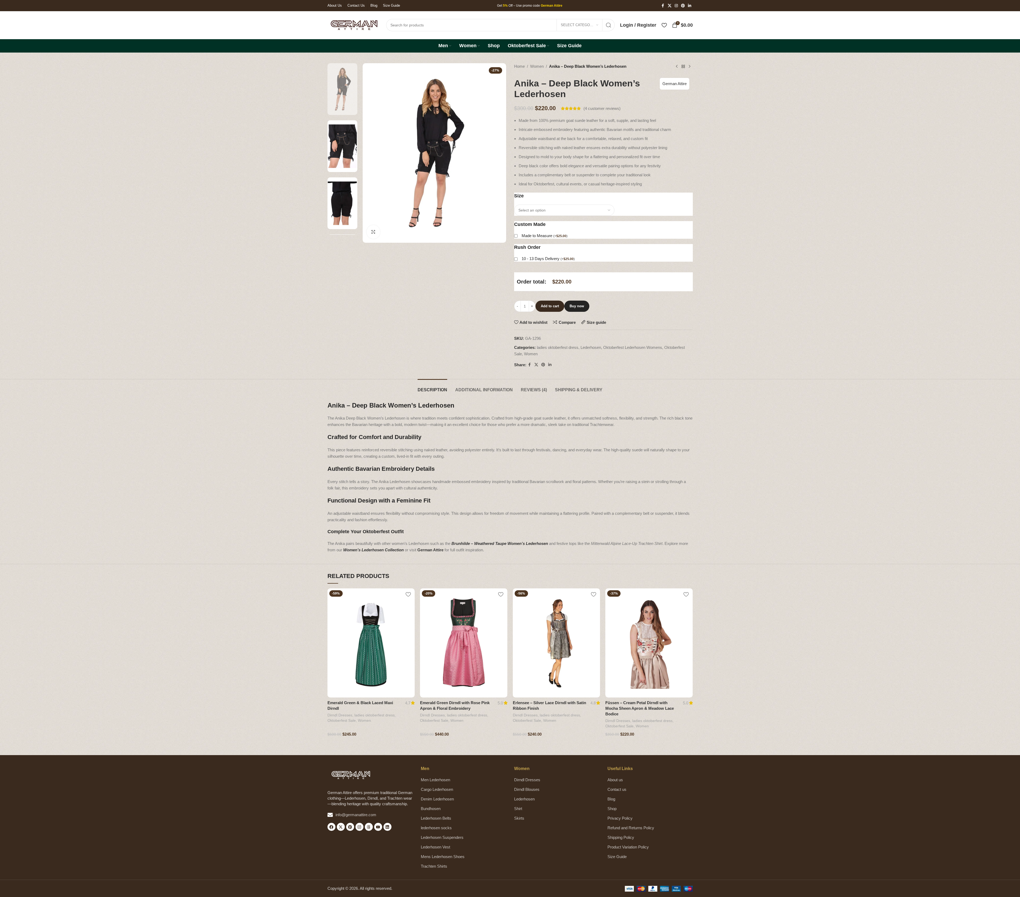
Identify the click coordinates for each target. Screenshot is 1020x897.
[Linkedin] (387, 827)
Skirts (519, 818)
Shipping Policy (620, 837)
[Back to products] (683, 66)
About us (615, 780)
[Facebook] (331, 827)
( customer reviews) (602, 108)
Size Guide (617, 856)
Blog (611, 799)
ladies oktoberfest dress (557, 347)
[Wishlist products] (664, 25)
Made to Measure (544, 235)
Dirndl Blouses (526, 789)
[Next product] (689, 66)
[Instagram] (359, 827)
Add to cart (550, 306)
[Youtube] (378, 827)
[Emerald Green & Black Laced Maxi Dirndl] (371, 642)
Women (537, 66)
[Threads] (369, 827)
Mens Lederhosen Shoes (443, 856)
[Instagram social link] (676, 5)
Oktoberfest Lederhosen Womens (632, 347)
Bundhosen (431, 808)
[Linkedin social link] (689, 5)
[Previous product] (677, 66)
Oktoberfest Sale (341, 720)
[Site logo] (354, 24)
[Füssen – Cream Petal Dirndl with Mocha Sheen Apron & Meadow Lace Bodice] (649, 642)
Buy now (577, 306)
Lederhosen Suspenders (442, 837)
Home (519, 66)
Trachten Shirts (434, 866)
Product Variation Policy (628, 847)
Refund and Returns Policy (630, 828)
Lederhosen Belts (436, 818)
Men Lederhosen (435, 780)
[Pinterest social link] (682, 5)
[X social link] (669, 5)
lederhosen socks (436, 828)
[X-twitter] (341, 827)
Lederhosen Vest (435, 847)
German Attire (674, 83)
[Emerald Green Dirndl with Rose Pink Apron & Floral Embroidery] (463, 642)
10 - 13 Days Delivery (548, 258)
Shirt (518, 808)
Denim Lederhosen (437, 799)
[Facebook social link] (663, 5)
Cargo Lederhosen (437, 789)
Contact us (616, 789)
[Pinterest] (350, 827)
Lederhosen (591, 347)
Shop (612, 808)
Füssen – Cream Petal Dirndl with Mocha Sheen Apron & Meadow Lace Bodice (639, 708)
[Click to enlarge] (373, 231)
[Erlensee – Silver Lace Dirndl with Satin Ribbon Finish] (556, 642)
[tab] (432, 387)
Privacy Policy (620, 818)
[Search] (608, 25)
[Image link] (350, 774)
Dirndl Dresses (339, 715)
